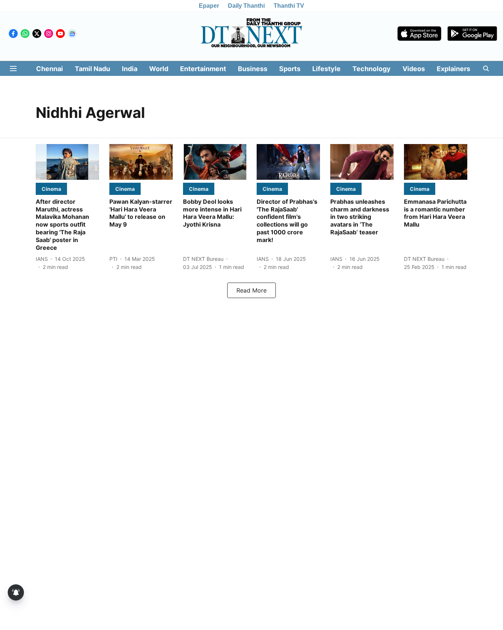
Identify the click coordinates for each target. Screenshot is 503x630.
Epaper (209, 6)
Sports (289, 69)
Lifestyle (326, 69)
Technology (371, 69)
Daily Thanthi (246, 6)
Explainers (453, 69)
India (129, 69)
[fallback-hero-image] (67, 162)
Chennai (49, 69)
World (158, 69)
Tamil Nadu (92, 69)
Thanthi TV (289, 6)
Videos (413, 69)
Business (252, 69)
